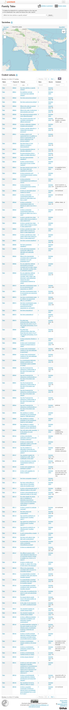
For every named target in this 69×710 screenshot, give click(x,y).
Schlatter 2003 (50, 88)
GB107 (14, 455)
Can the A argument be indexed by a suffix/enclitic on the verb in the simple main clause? (28, 385)
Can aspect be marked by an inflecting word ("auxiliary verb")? (28, 523)
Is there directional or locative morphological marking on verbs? (28, 462)
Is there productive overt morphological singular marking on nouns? (28, 174)
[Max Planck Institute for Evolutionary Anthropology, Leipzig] (5, 703)
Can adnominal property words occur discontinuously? (28, 115)
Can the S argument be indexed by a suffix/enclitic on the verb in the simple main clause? (28, 370)
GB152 (14, 675)
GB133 (14, 585)
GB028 (14, 124)
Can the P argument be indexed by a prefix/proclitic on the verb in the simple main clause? (28, 407)
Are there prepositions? (26, 310)
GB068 (14, 264)
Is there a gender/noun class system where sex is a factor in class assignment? (28, 218)
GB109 (14, 467)
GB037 (14, 153)
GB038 (14, 157)
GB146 (14, 633)
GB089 (14, 368)
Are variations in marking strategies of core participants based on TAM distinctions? (28, 414)
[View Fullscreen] (5, 37)
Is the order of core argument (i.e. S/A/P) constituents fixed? (28, 603)
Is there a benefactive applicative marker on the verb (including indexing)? (28, 437)
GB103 (14, 436)
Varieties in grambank (47, 6)
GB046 (14, 190)
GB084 (14, 354)
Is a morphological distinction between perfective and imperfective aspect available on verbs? (28, 362)
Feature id (16, 82)
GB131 (14, 574)
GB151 (14, 663)
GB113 (14, 482)
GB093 (14, 398)
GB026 (14, 114)
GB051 (14, 217)
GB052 (14, 223)
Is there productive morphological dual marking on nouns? (28, 180)
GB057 (14, 240)
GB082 (14, 343)
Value (39, 82)
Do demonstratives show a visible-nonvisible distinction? (28, 154)
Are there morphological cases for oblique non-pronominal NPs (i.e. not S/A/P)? (28, 298)
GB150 (14, 657)
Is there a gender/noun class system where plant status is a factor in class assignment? (28, 236)
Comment (58, 82)
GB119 (14, 516)
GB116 (14, 496)
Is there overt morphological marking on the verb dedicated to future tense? (28, 356)
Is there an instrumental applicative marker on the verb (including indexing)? (28, 443)
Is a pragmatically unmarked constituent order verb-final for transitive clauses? (28, 587)
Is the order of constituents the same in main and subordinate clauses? (28, 592)
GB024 (14, 106)
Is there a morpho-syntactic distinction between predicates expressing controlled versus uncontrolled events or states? (28, 636)
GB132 (14, 579)
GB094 (14, 405)
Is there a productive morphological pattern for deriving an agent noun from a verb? (28, 204)
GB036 (14, 149)
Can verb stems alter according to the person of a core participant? (28, 431)
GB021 (14, 92)
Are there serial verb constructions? (25, 512)
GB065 (14, 256)
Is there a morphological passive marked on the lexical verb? (28, 642)
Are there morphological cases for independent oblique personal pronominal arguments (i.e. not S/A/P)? (28, 305)
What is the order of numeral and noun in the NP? (28, 107)
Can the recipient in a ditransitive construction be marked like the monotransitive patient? (28, 450)
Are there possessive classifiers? (26, 245)
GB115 (14, 492)
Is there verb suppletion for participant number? (27, 467)
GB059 (14, 249)
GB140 (14, 624)
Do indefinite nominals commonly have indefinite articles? (27, 93)
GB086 (14, 360)
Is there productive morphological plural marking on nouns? (28, 186)
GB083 (14, 348)
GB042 (14, 173)
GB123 (14, 537)
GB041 (14, 167)
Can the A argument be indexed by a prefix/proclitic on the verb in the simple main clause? (28, 392)
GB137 (14, 609)
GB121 (14, 527)
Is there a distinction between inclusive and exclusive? (28, 125)
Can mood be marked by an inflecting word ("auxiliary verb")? (27, 517)
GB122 (14, 533)
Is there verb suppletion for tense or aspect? (27, 471)
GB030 (14, 128)
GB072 (14, 297)
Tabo (3, 88)
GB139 (14, 617)
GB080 (14, 329)
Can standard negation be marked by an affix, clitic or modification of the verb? (27, 456)
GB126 (14, 547)
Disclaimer (64, 702)
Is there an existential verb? (27, 547)
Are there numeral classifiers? (28, 240)
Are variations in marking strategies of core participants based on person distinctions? (28, 426)
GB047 (14, 195)
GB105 (14, 447)
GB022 (14, 98)
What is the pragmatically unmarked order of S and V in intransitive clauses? (28, 569)
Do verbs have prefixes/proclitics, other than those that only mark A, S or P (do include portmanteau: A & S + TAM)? (28, 323)
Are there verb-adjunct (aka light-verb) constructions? (27, 538)
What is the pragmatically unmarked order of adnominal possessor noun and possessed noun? (28, 258)
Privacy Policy (63, 700)
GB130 (14, 568)
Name (4, 82)
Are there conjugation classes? (28, 478)
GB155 (14, 683)
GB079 (14, 320)
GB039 (14, 161)
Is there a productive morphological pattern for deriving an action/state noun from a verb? (28, 197)
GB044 (14, 185)
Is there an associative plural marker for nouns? (28, 191)
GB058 (14, 244)
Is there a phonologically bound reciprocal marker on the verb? (28, 493)
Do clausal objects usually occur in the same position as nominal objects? (28, 598)
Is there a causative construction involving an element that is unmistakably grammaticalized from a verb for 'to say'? (28, 690)
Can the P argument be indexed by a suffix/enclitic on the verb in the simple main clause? (28, 400)
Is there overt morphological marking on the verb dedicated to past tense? (28, 350)
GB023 (14, 102)
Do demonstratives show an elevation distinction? (27, 150)
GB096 (14, 418)
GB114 (14, 488)
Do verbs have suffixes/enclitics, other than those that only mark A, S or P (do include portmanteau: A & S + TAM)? (28, 333)
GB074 (14, 310)
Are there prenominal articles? (28, 98)
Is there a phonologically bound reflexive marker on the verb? (28, 489)
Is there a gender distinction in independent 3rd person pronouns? (28, 130)
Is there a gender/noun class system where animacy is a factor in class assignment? (28, 230)
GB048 (14, 202)
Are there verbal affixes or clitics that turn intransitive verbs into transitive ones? (27, 484)
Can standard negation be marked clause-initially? (27, 613)
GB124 (14, 541)
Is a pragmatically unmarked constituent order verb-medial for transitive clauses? (28, 581)
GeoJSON (61, 27)
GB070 (14, 285)
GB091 (14, 383)
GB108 (14, 461)
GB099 (14, 430)
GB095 (14, 413)
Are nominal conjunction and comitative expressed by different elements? (28, 120)
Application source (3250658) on (62, 705)
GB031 (14, 134)
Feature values (62, 6)
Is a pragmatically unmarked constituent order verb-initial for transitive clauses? (28, 575)
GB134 (14, 591)
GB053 (14, 229)
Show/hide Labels (17, 27)
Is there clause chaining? (27, 657)
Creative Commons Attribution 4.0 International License (39, 705)
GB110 (14, 471)
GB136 (14, 603)
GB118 (14, 511)
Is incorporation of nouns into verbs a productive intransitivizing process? (28, 543)
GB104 (14, 442)
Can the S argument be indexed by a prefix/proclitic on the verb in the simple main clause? (28, 377)
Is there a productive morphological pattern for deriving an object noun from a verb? (28, 212)
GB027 (14, 118)
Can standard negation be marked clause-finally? (27, 609)
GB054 (14, 235)
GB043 (14, 179)
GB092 (14, 390)
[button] (34, 49)
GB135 (14, 597)
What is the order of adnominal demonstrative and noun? (28, 111)
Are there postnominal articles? (28, 102)
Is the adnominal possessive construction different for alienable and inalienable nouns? (27, 251)
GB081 (14, 339)
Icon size (6, 27)
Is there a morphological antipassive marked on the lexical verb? (27, 648)
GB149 (14, 653)
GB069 (14, 273)
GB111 (14, 478)
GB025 (14, 110)
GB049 (14, 210)
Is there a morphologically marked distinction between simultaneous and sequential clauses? (28, 677)
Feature (23, 82)
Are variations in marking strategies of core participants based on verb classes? (28, 420)
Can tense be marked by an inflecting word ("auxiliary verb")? (27, 529)
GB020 (14, 88)
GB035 (14, 143)
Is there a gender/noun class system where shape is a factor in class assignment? (28, 224)
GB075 (14, 314)
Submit (50, 15)
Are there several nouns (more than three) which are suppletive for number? (28, 169)
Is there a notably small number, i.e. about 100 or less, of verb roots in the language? (28, 563)
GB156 (14, 687)
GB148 (14, 647)
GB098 (14, 424)
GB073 (14, 303)
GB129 (14, 562)
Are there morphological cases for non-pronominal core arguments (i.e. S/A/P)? (28, 287)
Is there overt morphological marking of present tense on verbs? (27, 344)
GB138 (14, 613)
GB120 (14, 521)
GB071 (14, 291)
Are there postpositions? (26, 314)
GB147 (14, 641)
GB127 (14, 553)
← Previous (40, 79)
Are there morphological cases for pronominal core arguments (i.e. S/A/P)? (28, 292)
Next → (53, 79)
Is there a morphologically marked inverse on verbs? (27, 653)
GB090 (14, 375)
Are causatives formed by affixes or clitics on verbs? (27, 683)
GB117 (14, 507)
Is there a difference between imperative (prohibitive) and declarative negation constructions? (28, 619)
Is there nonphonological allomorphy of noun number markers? (27, 163)
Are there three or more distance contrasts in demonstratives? (26, 145)
